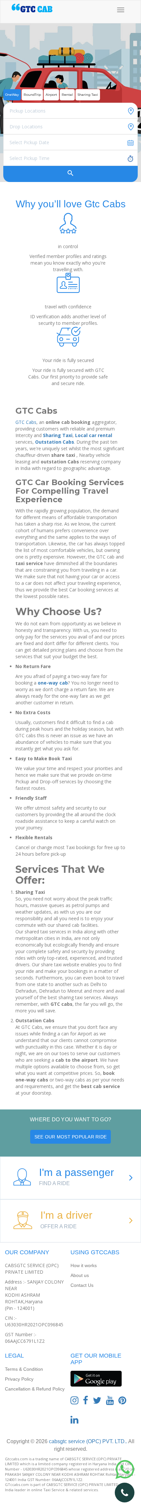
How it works (83, 1265)
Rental (67, 94)
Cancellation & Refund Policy (35, 1389)
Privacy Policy (19, 1379)
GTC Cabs (25, 422)
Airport (51, 94)
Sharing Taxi (87, 94)
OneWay (12, 94)
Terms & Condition (24, 1369)
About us (79, 1275)
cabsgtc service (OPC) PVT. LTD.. (87, 1441)
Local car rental (93, 435)
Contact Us (81, 1285)
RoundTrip (32, 94)
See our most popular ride (70, 1136)
